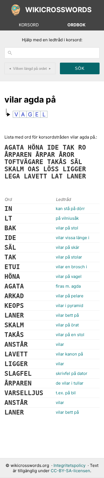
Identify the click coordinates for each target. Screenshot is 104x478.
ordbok (76, 24)
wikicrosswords (58, 10)
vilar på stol (67, 228)
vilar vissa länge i (72, 237)
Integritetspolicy (69, 465)
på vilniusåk (67, 218)
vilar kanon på (69, 354)
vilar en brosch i (71, 266)
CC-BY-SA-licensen (70, 470)
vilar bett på (67, 315)
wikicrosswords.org (30, 465)
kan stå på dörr (70, 208)
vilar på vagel (69, 276)
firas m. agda (68, 286)
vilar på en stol (70, 334)
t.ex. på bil (66, 392)
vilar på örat (67, 325)
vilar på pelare (69, 295)
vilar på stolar (69, 257)
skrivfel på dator (71, 373)
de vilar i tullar (69, 383)
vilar (60, 344)
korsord (29, 24)
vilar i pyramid (69, 305)
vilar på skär (67, 247)
